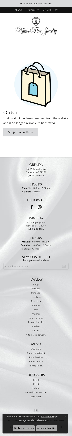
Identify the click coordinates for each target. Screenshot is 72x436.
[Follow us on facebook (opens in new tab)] (32, 207)
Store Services (36, 357)
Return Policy (36, 361)
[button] (18, 10)
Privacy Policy (36, 365)
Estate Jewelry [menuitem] (36, 317)
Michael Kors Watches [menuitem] (36, 392)
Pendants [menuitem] (36, 292)
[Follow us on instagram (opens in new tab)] (39, 207)
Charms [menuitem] (36, 305)
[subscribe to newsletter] (64, 266)
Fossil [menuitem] (36, 379)
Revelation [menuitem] (36, 396)
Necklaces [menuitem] (36, 296)
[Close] (68, 4)
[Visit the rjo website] (36, 410)
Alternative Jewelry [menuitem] (36, 334)
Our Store (36, 348)
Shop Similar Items (20, 132)
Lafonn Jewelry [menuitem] (36, 322)
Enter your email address (36, 260)
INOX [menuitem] (36, 383)
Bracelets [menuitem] (36, 301)
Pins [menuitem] (36, 309)
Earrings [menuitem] (36, 288)
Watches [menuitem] (36, 313)
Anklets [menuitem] (36, 326)
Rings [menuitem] (36, 284)
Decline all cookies (24, 428)
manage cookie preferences (32, 420)
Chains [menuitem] (36, 330)
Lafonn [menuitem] (36, 388)
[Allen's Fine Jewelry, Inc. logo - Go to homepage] (36, 26)
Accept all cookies (46, 428)
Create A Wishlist (36, 353)
